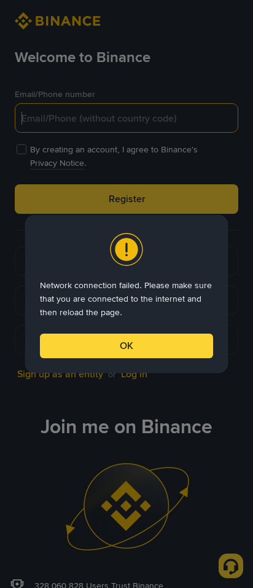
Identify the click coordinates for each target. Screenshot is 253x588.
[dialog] (126, 294)
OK (126, 345)
